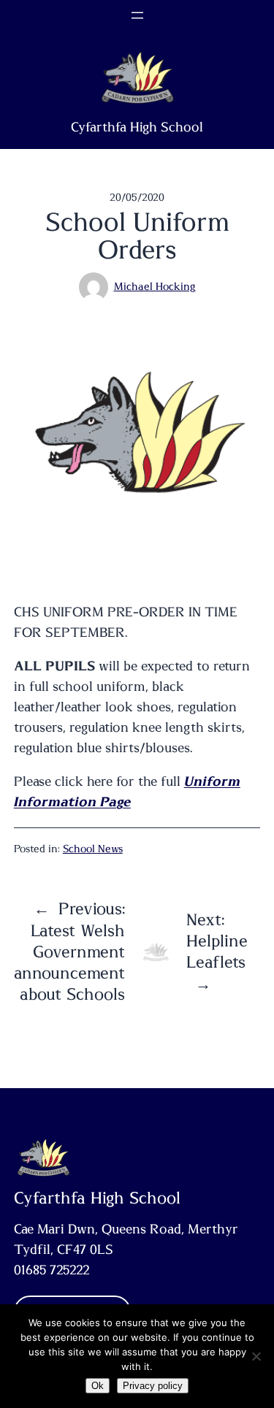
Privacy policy (153, 1385)
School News (93, 849)
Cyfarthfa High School (137, 127)
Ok (97, 1385)
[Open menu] (137, 15)
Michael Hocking (155, 287)
